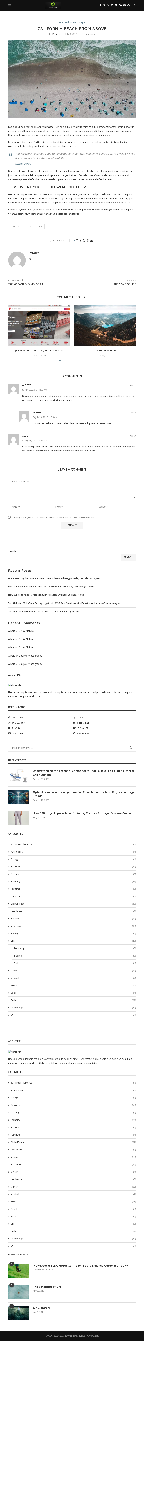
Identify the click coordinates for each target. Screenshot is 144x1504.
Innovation (73, 925)
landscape (16, 226)
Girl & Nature (26, 630)
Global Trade (73, 903)
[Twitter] (104, 5)
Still (75, 963)
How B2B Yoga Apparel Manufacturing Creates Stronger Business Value (46, 594)
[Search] (134, 5)
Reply (133, 385)
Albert (26, 385)
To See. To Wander (105, 350)
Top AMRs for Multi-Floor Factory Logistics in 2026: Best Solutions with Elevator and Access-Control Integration (65, 603)
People (75, 955)
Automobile (73, 851)
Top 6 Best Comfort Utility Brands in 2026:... (39, 350)
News (73, 985)
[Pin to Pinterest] (88, 240)
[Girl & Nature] (18, 1313)
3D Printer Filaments (73, 844)
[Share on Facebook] (80, 240)
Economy (73, 881)
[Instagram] (108, 5)
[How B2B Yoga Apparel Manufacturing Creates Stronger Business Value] (18, 818)
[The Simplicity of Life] (18, 1292)
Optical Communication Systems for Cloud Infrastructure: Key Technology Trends (51, 586)
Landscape (75, 948)
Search (12, 551)
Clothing (73, 874)
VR (73, 1015)
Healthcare (73, 911)
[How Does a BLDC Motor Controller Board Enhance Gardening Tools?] (18, 1271)
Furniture (73, 896)
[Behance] (120, 5)
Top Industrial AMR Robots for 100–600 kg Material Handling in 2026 (43, 611)
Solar (73, 992)
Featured (73, 888)
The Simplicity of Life (47, 1287)
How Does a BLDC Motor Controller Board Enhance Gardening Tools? (80, 1265)
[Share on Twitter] (84, 240)
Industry (73, 918)
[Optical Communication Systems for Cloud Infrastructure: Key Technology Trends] (18, 797)
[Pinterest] (112, 5)
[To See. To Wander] (105, 325)
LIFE (73, 940)
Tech (73, 1000)
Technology (73, 1007)
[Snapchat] (128, 5)
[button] (13, 333)
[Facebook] (100, 5)
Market (73, 970)
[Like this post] (77, 240)
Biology (73, 859)
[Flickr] (116, 5)
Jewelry (73, 933)
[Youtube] (124, 5)
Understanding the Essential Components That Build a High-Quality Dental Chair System (54, 578)
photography (34, 226)
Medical (73, 977)
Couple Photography (30, 655)
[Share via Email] (91, 240)
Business (73, 866)
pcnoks (56, 34)
